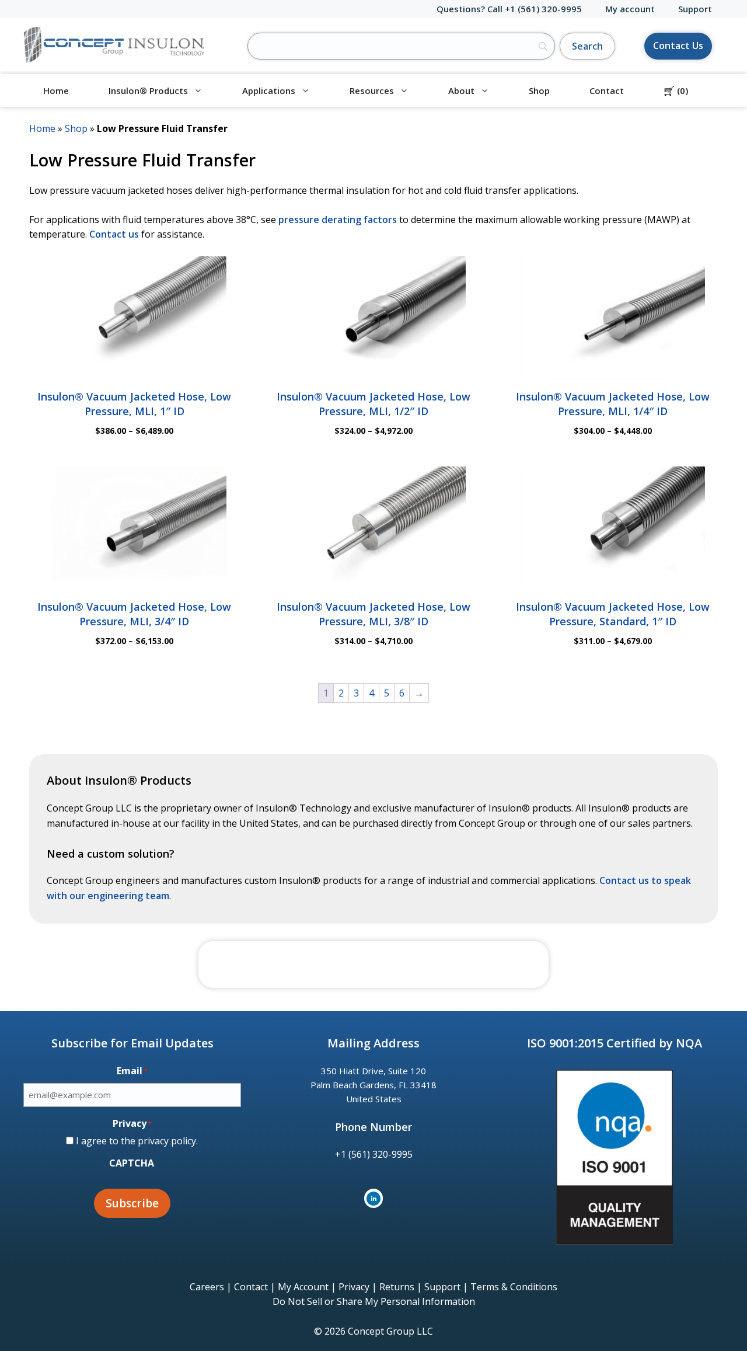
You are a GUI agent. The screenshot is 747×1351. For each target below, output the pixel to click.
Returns (396, 1286)
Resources (372, 90)
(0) (676, 90)
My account (630, 9)
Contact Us (678, 45)
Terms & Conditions (513, 1286)
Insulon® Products (148, 90)
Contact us (114, 234)
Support (695, 9)
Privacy (353, 1286)
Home (56, 90)
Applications (268, 90)
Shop (539, 90)
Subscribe (132, 1203)
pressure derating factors (337, 219)
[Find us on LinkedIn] (373, 1198)
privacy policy (167, 1140)
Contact (606, 90)
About (461, 90)
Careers (207, 1286)
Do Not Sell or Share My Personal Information (374, 1301)
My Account (303, 1286)
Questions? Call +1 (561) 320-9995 (509, 9)
